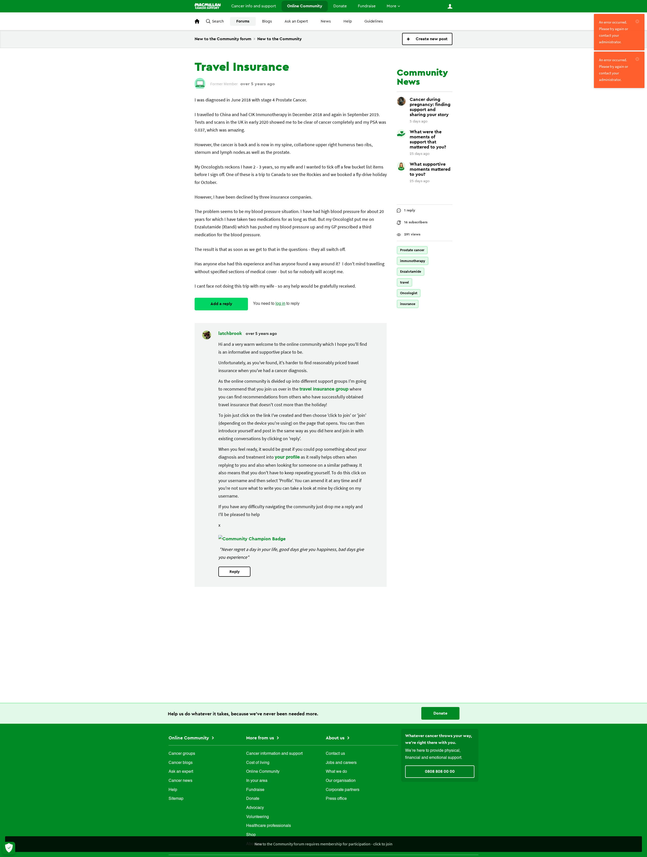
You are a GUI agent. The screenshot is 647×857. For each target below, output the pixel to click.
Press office (336, 799)
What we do (336, 772)
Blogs (267, 21)
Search (218, 21)
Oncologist (408, 293)
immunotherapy (412, 261)
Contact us (335, 754)
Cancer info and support (253, 6)
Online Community (304, 6)
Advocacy (255, 808)
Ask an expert (181, 772)
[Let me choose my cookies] (9, 848)
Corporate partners (342, 790)
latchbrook (230, 333)
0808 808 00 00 (440, 771)
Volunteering (257, 817)
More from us (260, 738)
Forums (242, 21)
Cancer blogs (181, 763)
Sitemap (176, 799)
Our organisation (341, 781)
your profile (287, 457)
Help (347, 21)
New (427, 39)
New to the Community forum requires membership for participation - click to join (323, 843)
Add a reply (221, 304)
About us (336, 738)
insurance (407, 304)
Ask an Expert (296, 21)
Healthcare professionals (268, 826)
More (391, 6)
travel (404, 282)
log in (280, 304)
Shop (251, 835)
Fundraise (367, 6)
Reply (234, 572)
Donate (340, 6)
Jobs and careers (341, 763)
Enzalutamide (410, 271)
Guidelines (373, 21)
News (326, 21)
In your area (256, 781)
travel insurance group (324, 389)
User (449, 6)
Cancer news (180, 781)
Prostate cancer (412, 250)
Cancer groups (182, 754)
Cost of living (257, 763)
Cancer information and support (274, 754)
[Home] (208, 6)
